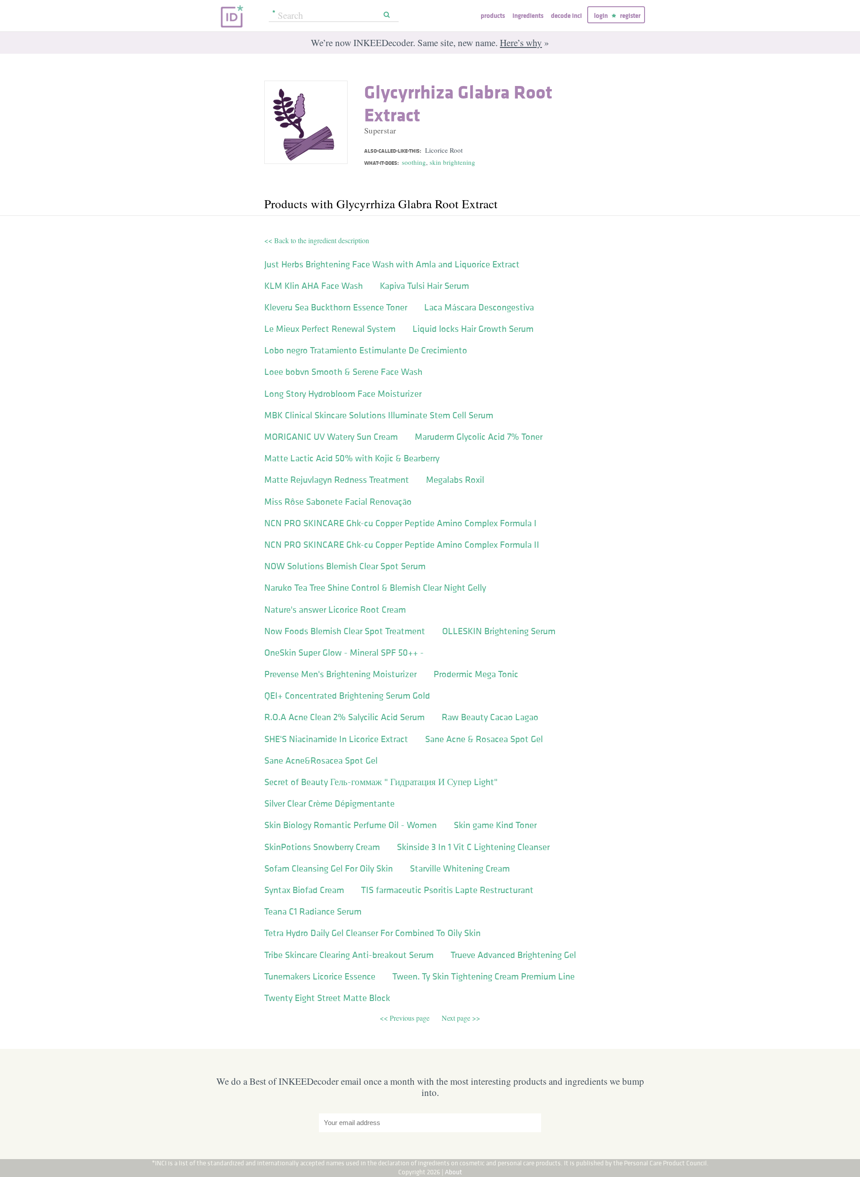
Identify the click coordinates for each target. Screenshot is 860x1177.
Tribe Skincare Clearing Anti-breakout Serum (349, 955)
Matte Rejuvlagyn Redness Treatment (336, 479)
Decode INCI (566, 15)
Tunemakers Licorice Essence (319, 976)
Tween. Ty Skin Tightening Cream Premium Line (483, 976)
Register (630, 15)
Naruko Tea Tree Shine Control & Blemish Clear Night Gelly (375, 587)
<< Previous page (405, 1017)
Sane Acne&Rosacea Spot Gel (321, 760)
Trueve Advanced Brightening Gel (513, 955)
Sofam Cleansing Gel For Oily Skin (328, 868)
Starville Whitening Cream (460, 868)
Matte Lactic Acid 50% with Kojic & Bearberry (351, 458)
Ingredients (527, 15)
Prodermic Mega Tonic (476, 674)
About (453, 1172)
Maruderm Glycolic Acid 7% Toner (478, 436)
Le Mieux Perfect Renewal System (330, 329)
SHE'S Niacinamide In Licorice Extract (336, 739)
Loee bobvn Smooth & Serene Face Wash (343, 372)
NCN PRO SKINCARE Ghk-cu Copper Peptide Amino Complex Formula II (401, 544)
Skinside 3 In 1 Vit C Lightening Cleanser (473, 847)
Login (601, 15)
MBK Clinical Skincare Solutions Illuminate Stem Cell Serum (378, 415)
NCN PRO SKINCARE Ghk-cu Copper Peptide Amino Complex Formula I (400, 523)
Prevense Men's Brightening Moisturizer (340, 674)
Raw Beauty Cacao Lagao (490, 717)
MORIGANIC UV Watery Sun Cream (331, 436)
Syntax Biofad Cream (304, 890)
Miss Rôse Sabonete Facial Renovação (338, 501)
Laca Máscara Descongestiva (479, 307)
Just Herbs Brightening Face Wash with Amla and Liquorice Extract (392, 264)
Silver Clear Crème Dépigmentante (329, 803)
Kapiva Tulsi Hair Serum (424, 286)
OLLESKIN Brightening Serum (498, 631)
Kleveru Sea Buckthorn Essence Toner (335, 307)
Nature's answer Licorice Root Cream (335, 609)
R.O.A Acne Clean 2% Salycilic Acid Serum (344, 717)
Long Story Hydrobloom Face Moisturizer (342, 393)
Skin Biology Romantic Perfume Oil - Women (350, 825)
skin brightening (452, 162)
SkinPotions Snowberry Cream (322, 847)
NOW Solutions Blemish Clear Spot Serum (345, 566)
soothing (414, 162)
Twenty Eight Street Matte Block (327, 998)
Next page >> (461, 1017)
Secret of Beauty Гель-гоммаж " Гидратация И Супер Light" (381, 782)
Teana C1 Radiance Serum (312, 911)
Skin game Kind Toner (495, 825)
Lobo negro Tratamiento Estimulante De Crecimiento (365, 350)
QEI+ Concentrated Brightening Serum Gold (347, 695)
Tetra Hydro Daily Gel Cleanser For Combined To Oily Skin (372, 933)
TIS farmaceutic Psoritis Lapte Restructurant (447, 890)
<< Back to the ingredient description (316, 240)
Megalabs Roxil (455, 479)
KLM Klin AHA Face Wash (313, 286)
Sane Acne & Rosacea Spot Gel (484, 739)
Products (493, 15)
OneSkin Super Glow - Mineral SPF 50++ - (344, 652)
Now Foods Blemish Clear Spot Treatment (344, 631)
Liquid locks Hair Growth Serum (473, 329)
